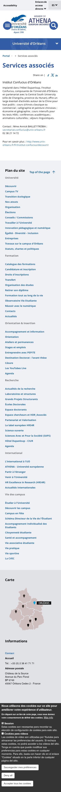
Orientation (12, 336)
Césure (9, 363)
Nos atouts (11, 201)
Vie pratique (12, 548)
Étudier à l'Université (17, 502)
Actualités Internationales (20, 487)
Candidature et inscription (20, 269)
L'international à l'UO (17, 461)
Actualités (11, 316)
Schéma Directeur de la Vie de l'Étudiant (28, 518)
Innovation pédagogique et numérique (27, 227)
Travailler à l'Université (18, 222)
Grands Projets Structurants (21, 399)
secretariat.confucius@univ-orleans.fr (24, 129)
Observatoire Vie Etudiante (21, 300)
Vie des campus (15, 494)
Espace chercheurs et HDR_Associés (25, 414)
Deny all (8, 775)
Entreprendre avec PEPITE (20, 352)
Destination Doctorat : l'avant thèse (26, 357)
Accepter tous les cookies (17, 783)
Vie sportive (12, 553)
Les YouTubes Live (15, 368)
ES (53, 5)
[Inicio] (18, 21)
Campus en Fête (14, 513)
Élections (10, 212)
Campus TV (11, 191)
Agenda (9, 373)
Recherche (12, 380)
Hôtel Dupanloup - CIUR (19, 440)
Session (9, 723)
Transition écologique (17, 196)
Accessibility (10, 5)
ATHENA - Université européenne (24, 466)
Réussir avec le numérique (20, 305)
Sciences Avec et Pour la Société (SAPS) (28, 435)
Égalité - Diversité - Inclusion (21, 233)
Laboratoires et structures (20, 393)
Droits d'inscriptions (17, 274)
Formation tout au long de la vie (24, 295)
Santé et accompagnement (20, 537)
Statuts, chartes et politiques (22, 248)
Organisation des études (19, 285)
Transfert (10, 279)
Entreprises (11, 238)
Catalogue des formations (20, 264)
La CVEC (9, 558)
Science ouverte (14, 430)
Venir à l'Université (16, 477)
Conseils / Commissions (19, 217)
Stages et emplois (15, 347)
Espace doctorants (16, 409)
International (13, 453)
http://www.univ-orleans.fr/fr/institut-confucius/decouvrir (26, 143)
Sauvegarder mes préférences (20, 767)
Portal (6, 55)
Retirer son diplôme (16, 290)
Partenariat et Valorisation (20, 420)
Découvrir (10, 186)
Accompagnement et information (24, 331)
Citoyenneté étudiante (18, 532)
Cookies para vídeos (16, 733)
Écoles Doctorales (15, 404)
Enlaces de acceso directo (41, 5)
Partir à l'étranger (15, 471)
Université (11, 177)
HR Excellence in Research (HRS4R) (25, 482)
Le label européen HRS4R (19, 425)
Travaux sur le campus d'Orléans (24, 243)
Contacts (10, 311)
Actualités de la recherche (20, 388)
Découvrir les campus (17, 508)
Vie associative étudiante (19, 542)
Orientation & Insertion (20, 323)
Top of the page (39, 172)
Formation (11, 255)
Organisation (12, 207)
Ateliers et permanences (19, 342)
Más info (48, 717)
